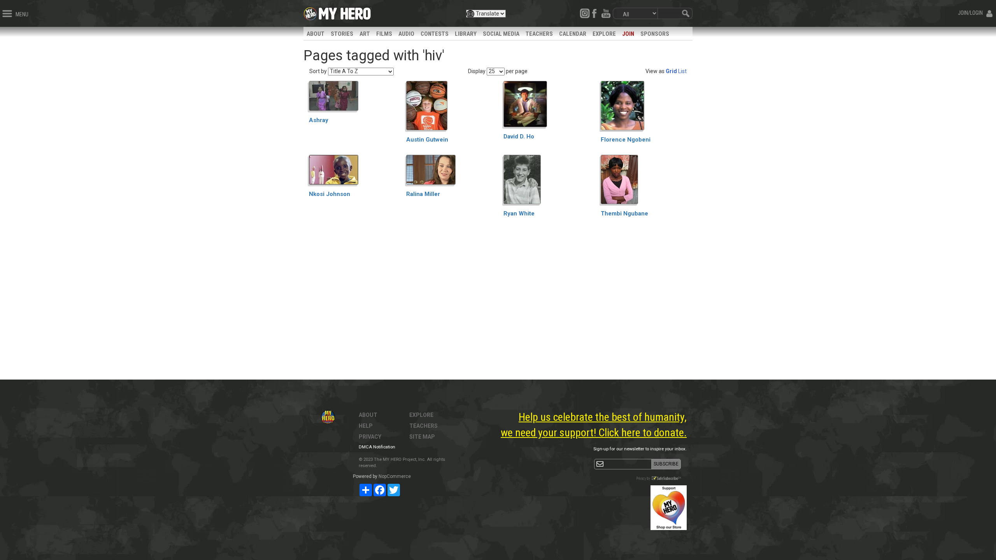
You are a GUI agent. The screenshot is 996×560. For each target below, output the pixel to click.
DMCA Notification (377, 447)
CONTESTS (435, 33)
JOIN (628, 33)
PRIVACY (370, 437)
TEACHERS (539, 33)
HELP (366, 426)
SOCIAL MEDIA (501, 33)
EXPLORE (604, 33)
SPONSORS (654, 33)
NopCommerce (395, 476)
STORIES (342, 33)
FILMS (384, 33)
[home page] (345, 12)
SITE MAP (422, 437)
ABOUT (315, 33)
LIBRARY (466, 33)
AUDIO (406, 33)
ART (364, 33)
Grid (671, 71)
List (682, 71)
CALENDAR (572, 33)
